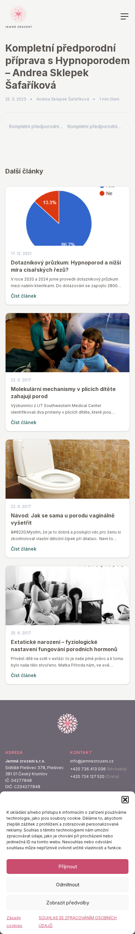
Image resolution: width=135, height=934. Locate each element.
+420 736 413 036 (88, 768)
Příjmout (67, 866)
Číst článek (23, 296)
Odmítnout (67, 884)
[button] (125, 799)
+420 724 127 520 (87, 776)
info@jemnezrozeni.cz (92, 761)
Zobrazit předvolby (67, 903)
